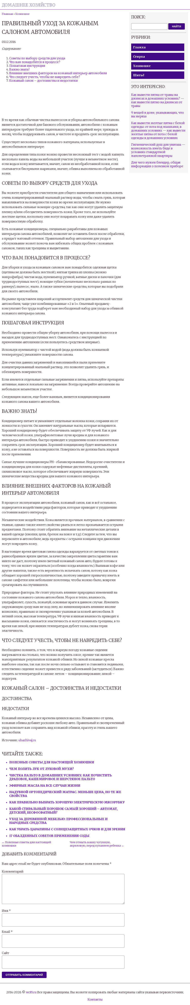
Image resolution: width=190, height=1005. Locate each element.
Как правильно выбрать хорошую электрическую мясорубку (67, 802)
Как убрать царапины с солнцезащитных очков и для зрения (67, 829)
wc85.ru (31, 992)
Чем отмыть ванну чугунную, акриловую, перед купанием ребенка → (97, 844)
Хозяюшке (142, 66)
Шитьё (138, 75)
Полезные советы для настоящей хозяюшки (51, 762)
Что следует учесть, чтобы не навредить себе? (44, 77)
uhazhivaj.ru (27, 740)
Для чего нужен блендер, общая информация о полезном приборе (157, 164)
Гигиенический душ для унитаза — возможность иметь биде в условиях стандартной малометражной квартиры (158, 150)
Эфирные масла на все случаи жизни (44, 785)
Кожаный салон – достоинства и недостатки (43, 80)
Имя (6, 911)
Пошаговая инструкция (27, 66)
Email (7, 932)
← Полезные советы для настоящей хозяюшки (26, 844)
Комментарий (12, 871)
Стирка (139, 56)
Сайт (5, 953)
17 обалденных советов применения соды (49, 836)
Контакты (95, 999)
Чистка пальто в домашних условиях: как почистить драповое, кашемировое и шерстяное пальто (60, 777)
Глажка (139, 47)
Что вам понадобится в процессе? (34, 62)
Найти (176, 26)
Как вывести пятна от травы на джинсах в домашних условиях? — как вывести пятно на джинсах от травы (157, 100)
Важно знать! (19, 69)
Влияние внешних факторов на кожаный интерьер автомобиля (58, 73)
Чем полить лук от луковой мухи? (41, 769)
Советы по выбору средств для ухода (37, 58)
